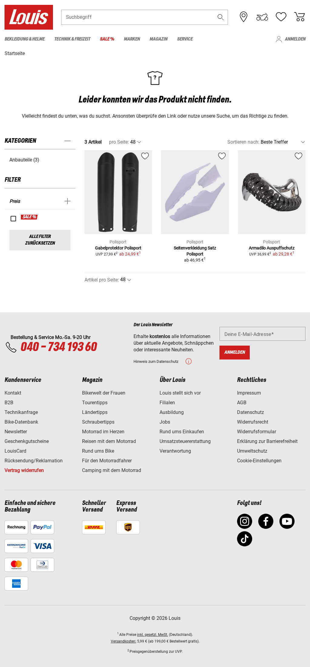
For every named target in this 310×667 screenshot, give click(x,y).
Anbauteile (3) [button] (24, 160)
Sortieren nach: (243, 142)
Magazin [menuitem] (158, 39)
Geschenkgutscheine (27, 441)
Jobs (165, 422)
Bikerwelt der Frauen (103, 393)
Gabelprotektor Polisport (118, 248)
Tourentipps (94, 402)
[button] (220, 17)
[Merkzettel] (281, 16)
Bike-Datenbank (21, 422)
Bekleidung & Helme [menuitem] (25, 39)
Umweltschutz (252, 451)
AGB (241, 402)
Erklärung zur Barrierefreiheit (267, 441)
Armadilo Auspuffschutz (272, 248)
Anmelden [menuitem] (295, 39)
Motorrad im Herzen (103, 431)
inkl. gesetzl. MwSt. (152, 635)
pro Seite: (119, 142)
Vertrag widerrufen (24, 470)
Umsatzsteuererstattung (185, 441)
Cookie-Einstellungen (259, 461)
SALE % (29, 217)
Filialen (167, 402)
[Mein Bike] (262, 16)
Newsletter (16, 431)
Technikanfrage (21, 412)
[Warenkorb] (299, 16)
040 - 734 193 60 (58, 347)
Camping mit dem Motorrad (111, 470)
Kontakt (13, 393)
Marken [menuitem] (132, 39)
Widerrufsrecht (252, 422)
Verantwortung (175, 451)
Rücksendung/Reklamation (34, 461)
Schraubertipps (98, 422)
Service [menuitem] (185, 39)
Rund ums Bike (98, 451)
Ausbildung (172, 412)
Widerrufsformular (256, 431)
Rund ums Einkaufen (182, 431)
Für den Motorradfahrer (107, 461)
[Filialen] (244, 16)
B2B (9, 402)
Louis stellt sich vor (180, 393)
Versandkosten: (123, 641)
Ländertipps (94, 412)
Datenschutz (250, 412)
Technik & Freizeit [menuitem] (72, 39)
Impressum (249, 393)
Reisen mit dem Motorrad (109, 441)
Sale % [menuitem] (107, 39)
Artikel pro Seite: (101, 280)
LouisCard (15, 451)
